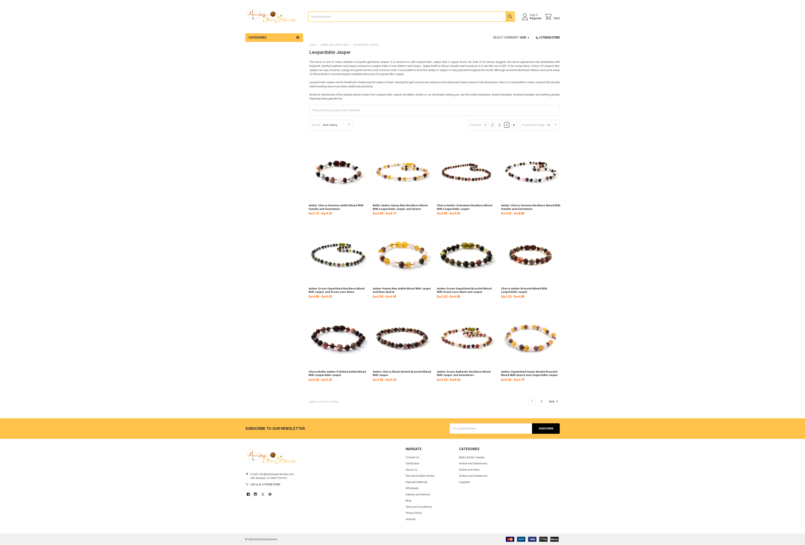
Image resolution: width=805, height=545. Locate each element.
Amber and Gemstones (473, 463)
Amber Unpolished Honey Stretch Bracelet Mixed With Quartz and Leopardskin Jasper (529, 373)
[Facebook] (248, 494)
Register (536, 18)
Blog (408, 500)
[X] (263, 494)
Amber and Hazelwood (473, 475)
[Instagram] (255, 494)
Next (552, 401)
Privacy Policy (414, 512)
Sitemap (411, 519)
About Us (411, 469)
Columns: (476, 125)
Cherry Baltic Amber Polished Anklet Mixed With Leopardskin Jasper (337, 373)
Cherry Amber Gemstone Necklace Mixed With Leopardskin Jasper (464, 207)
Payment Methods (416, 482)
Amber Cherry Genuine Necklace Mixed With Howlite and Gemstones (530, 207)
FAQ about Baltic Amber (420, 475)
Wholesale (412, 488)
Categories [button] (257, 37)
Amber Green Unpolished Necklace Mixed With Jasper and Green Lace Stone (337, 290)
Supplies (464, 482)
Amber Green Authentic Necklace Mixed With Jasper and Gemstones (464, 373)
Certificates (412, 463)
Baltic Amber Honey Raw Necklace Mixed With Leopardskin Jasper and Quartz (400, 207)
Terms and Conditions (419, 506)
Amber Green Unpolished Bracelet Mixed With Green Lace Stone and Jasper (464, 290)
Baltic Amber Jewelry (471, 457)
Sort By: (316, 125)
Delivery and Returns (418, 494)
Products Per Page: (533, 125)
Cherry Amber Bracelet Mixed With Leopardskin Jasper (524, 290)
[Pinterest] (270, 494)
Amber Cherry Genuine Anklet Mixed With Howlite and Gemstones (336, 207)
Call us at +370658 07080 (265, 484)
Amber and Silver (469, 469)
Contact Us (412, 457)
